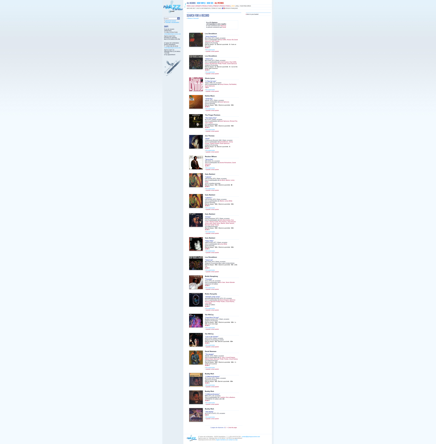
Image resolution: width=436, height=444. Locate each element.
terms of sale (216, 8)
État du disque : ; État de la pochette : (219, 105)
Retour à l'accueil (193, 18)
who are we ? (191, 8)
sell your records (243, 6)
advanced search (170, 21)
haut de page (233, 427)
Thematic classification (172, 22)
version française (231, 8)
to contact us (231, 440)
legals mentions (221, 440)
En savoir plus (210, 50)
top (237, 440)
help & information (203, 8)
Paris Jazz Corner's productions (199, 6)
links (233, 6)
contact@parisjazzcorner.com (172, 34)
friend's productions (221, 6)
